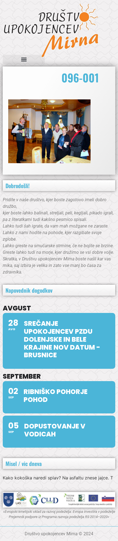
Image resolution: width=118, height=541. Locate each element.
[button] (24, 59)
